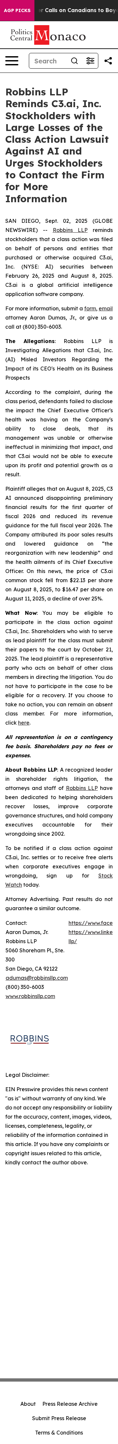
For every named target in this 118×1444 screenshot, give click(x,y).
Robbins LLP (70, 230)
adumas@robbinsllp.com (37, 978)
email (106, 308)
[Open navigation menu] (11, 60)
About (28, 1404)
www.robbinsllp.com (30, 996)
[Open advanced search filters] (90, 60)
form (90, 308)
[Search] (74, 60)
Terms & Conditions (59, 1432)
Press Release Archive (70, 1404)
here (24, 722)
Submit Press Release (59, 1418)
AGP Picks (17, 10)
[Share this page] (108, 60)
